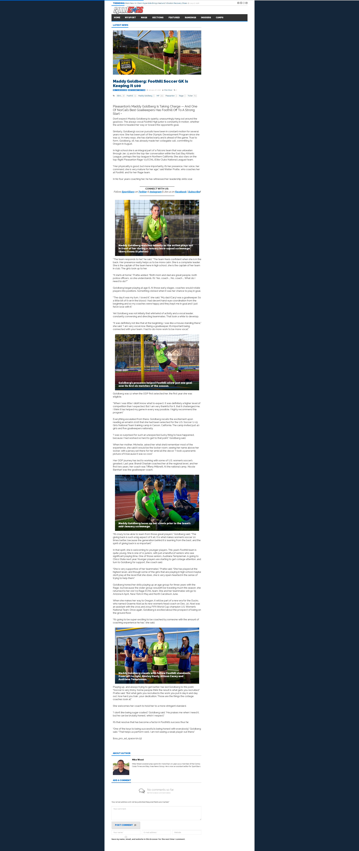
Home (117, 17)
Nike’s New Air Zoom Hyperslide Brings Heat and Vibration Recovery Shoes (156, 3)
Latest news (120, 25)
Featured (174, 17)
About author (121, 753)
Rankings (190, 17)
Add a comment (122, 780)
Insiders (206, 17)
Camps (219, 17)
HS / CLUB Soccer (120, 90)
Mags (144, 17)
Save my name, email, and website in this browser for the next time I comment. (148, 839)
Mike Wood (168, 90)
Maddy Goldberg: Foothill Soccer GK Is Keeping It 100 (150, 83)
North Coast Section (136, 90)
